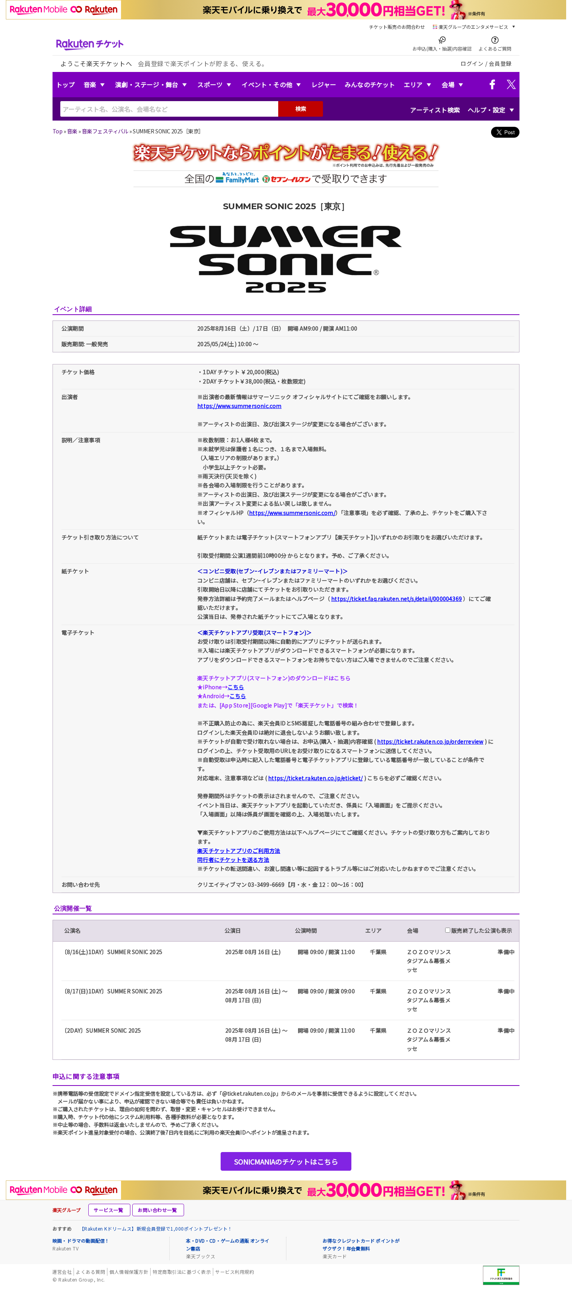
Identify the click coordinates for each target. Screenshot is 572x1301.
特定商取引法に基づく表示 (182, 1271)
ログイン (472, 63)
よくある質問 (90, 1271)
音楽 (90, 84)
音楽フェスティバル (105, 131)
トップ (65, 84)
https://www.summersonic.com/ (292, 513)
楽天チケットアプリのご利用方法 (238, 850)
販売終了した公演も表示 (481, 930)
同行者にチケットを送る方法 (233, 859)
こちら (236, 687)
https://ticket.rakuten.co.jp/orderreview (430, 741)
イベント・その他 (267, 84)
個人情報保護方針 (128, 1271)
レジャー (323, 84)
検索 (300, 108)
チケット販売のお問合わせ (397, 26)
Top (57, 131)
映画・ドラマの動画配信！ (81, 1240)
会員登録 (500, 63)
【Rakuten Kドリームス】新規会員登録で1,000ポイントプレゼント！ (156, 1228)
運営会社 (62, 1271)
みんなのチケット (370, 84)
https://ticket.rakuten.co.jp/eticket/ (315, 778)
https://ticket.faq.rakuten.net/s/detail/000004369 (396, 598)
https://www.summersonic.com (239, 406)
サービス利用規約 (234, 1271)
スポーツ (210, 84)
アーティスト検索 (435, 109)
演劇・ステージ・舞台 (146, 84)
